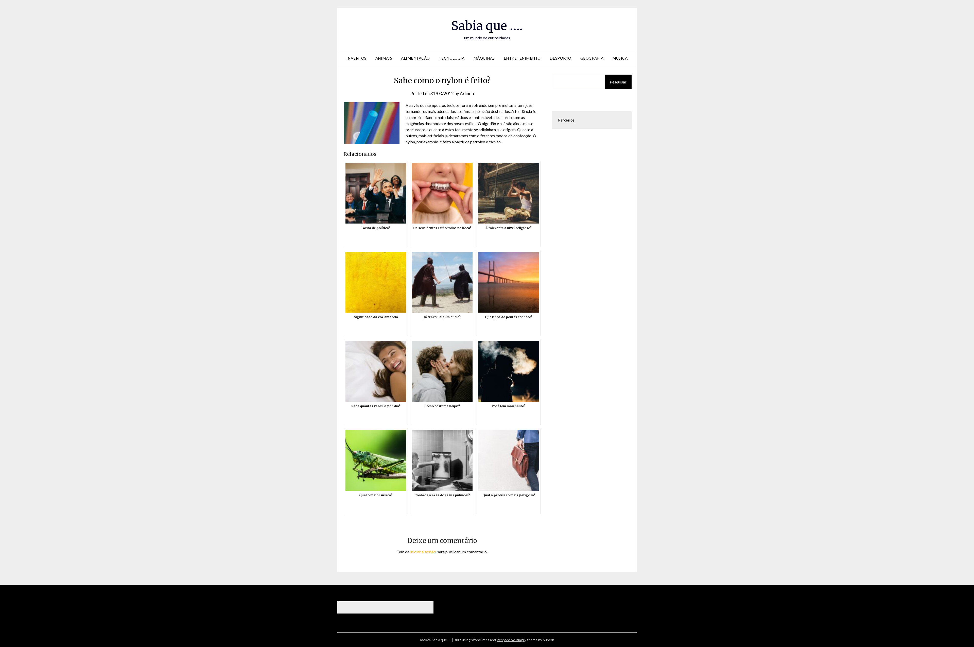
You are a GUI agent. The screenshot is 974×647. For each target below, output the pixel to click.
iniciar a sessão (423, 551)
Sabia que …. (487, 25)
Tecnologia (452, 58)
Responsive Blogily (511, 640)
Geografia (592, 58)
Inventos (356, 58)
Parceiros (566, 120)
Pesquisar (618, 82)
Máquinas (484, 58)
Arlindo (467, 93)
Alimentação (415, 58)
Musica (620, 58)
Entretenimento (522, 58)
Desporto (560, 58)
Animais (383, 58)
